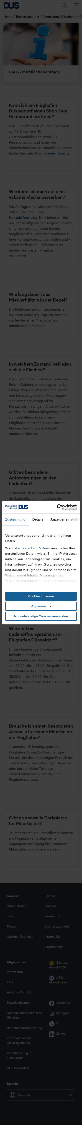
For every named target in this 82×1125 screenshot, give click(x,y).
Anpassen (38, 606)
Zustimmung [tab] (15, 519)
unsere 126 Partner (33, 548)
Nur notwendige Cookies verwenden (41, 616)
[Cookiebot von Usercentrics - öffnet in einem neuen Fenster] (58, 507)
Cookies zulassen (41, 596)
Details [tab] (38, 519)
